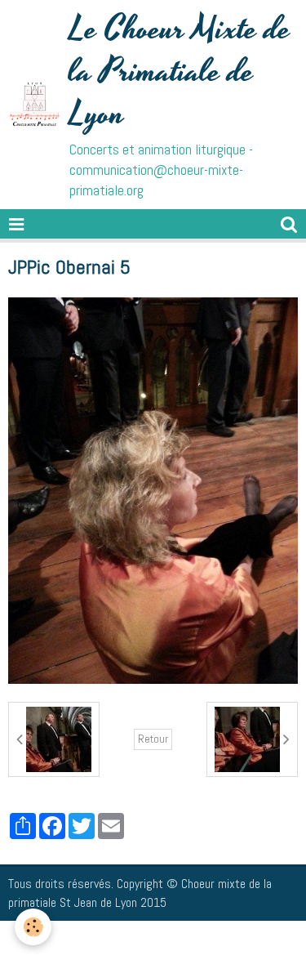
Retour (153, 739)
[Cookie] (33, 927)
